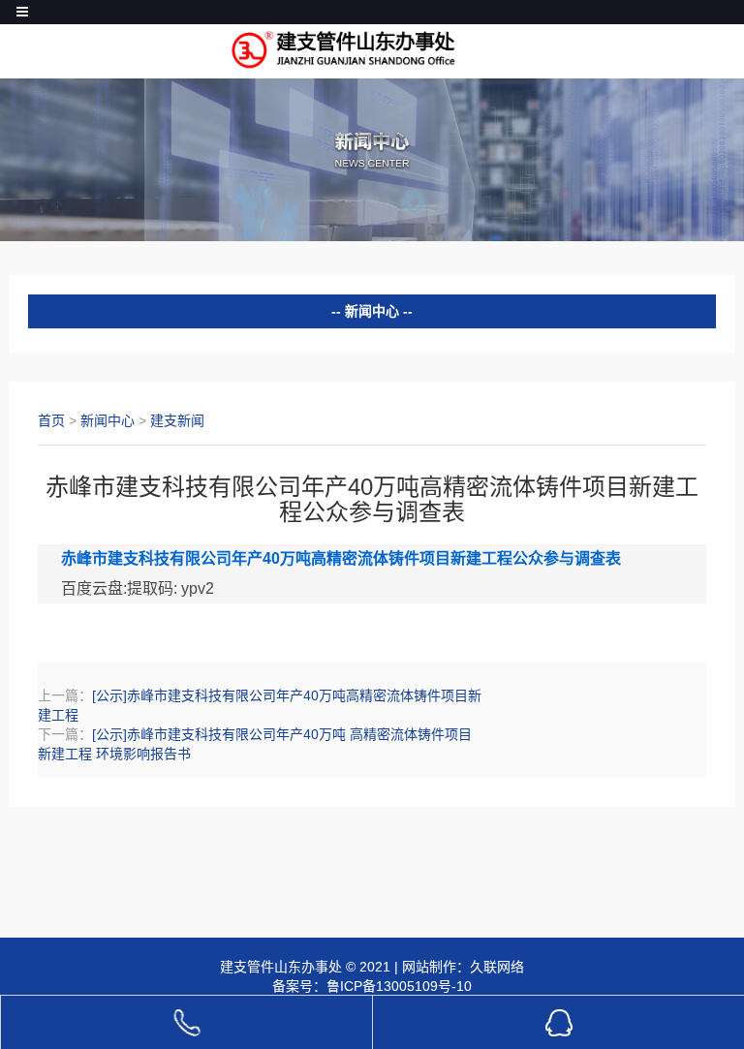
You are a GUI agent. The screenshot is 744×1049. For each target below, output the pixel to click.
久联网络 (497, 966)
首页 (51, 420)
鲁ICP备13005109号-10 (399, 986)
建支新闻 (177, 420)
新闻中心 (107, 420)
